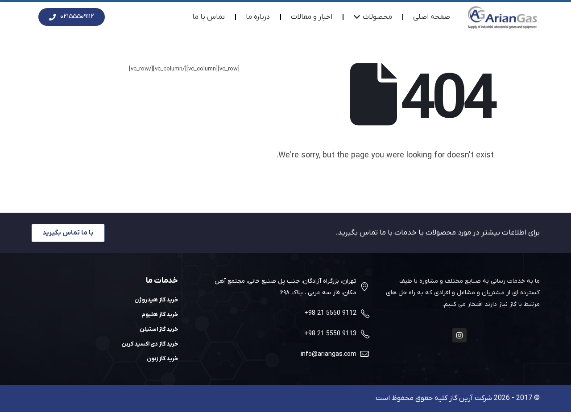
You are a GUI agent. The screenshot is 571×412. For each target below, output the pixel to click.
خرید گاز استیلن (159, 329)
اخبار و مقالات (311, 16)
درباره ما (258, 16)
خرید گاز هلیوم (159, 314)
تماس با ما (208, 16)
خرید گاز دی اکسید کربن (149, 344)
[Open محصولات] (356, 17)
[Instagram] (459, 335)
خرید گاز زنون (162, 359)
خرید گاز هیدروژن (156, 300)
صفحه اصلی (431, 16)
